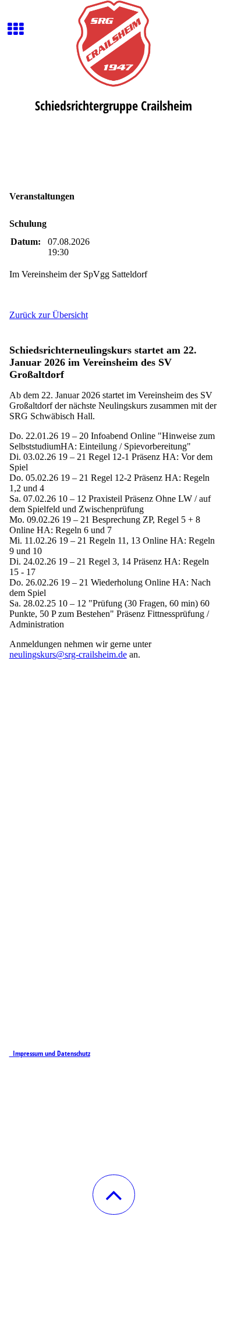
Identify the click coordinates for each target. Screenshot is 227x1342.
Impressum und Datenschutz (49, 1053)
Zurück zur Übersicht (48, 315)
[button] (114, 1195)
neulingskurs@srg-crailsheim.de (68, 654)
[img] (113, 43)
